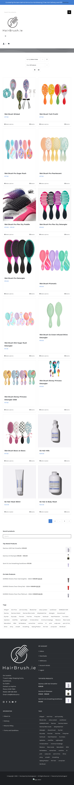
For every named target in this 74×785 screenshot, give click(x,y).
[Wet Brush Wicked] (19, 94)
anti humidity (23, 609)
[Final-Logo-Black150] (12, 17)
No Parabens (22, 623)
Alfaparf (6, 609)
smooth (18, 626)
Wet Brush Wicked (12, 114)
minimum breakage (47, 620)
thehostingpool (62, 776)
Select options (9, 124)
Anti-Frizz (14, 609)
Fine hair (21, 616)
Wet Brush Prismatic (48, 284)
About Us (7, 716)
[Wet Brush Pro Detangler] (19, 257)
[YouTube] (12, 702)
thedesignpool (32, 776)
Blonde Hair (33, 609)
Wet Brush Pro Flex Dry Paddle (17, 224)
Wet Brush (62, 626)
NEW (14, 623)
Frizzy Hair (37, 616)
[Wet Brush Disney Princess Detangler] (54, 368)
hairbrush (45, 616)
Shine (5, 626)
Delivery (6, 721)
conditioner (53, 609)
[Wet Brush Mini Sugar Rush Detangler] (19, 319)
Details (32, 124)
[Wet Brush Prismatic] (54, 259)
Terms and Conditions (11, 730)
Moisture (58, 620)
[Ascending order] (47, 59)
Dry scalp (13, 616)
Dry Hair (6, 616)
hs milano (65, 616)
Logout (42, 670)
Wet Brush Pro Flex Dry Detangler (53, 224)
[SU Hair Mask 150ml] (19, 481)
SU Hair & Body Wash (48, 502)
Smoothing (26, 626)
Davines (6, 613)
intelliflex (15, 620)
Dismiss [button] (65, 2)
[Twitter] (9, 702)
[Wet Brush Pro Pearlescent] (54, 149)
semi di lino (66, 623)
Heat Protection (55, 616)
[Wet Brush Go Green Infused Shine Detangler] (54, 314)
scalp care (57, 623)
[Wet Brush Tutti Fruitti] (54, 94)
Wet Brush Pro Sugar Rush (15, 173)
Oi (46, 623)
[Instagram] (3, 702)
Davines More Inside (29, 613)
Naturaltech (7, 623)
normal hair (31, 623)
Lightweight (23, 620)
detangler (52, 613)
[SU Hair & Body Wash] (54, 481)
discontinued (61, 613)
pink (50, 623)
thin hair (45, 626)
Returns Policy (8, 726)
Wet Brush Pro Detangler (14, 278)
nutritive (40, 623)
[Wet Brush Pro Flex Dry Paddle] (19, 204)
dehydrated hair (41, 613)
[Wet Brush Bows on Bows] (19, 430)
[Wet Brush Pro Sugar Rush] (19, 149)
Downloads (43, 656)
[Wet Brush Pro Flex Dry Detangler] (54, 204)
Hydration (7, 620)
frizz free (29, 616)
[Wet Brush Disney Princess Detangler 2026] (19, 376)
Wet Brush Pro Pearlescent (51, 173)
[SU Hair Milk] (54, 430)
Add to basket (44, 461)
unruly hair (54, 626)
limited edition (34, 620)
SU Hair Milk (44, 451)
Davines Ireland (15, 613)
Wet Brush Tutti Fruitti (49, 114)
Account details (45, 665)
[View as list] (38, 70)
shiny (11, 626)
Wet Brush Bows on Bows (14, 451)
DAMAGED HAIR (63, 609)
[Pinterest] (15, 702)
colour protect (43, 609)
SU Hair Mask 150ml (12, 502)
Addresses (43, 661)
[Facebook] (6, 702)
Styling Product (36, 626)
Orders (42, 651)
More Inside (66, 620)
